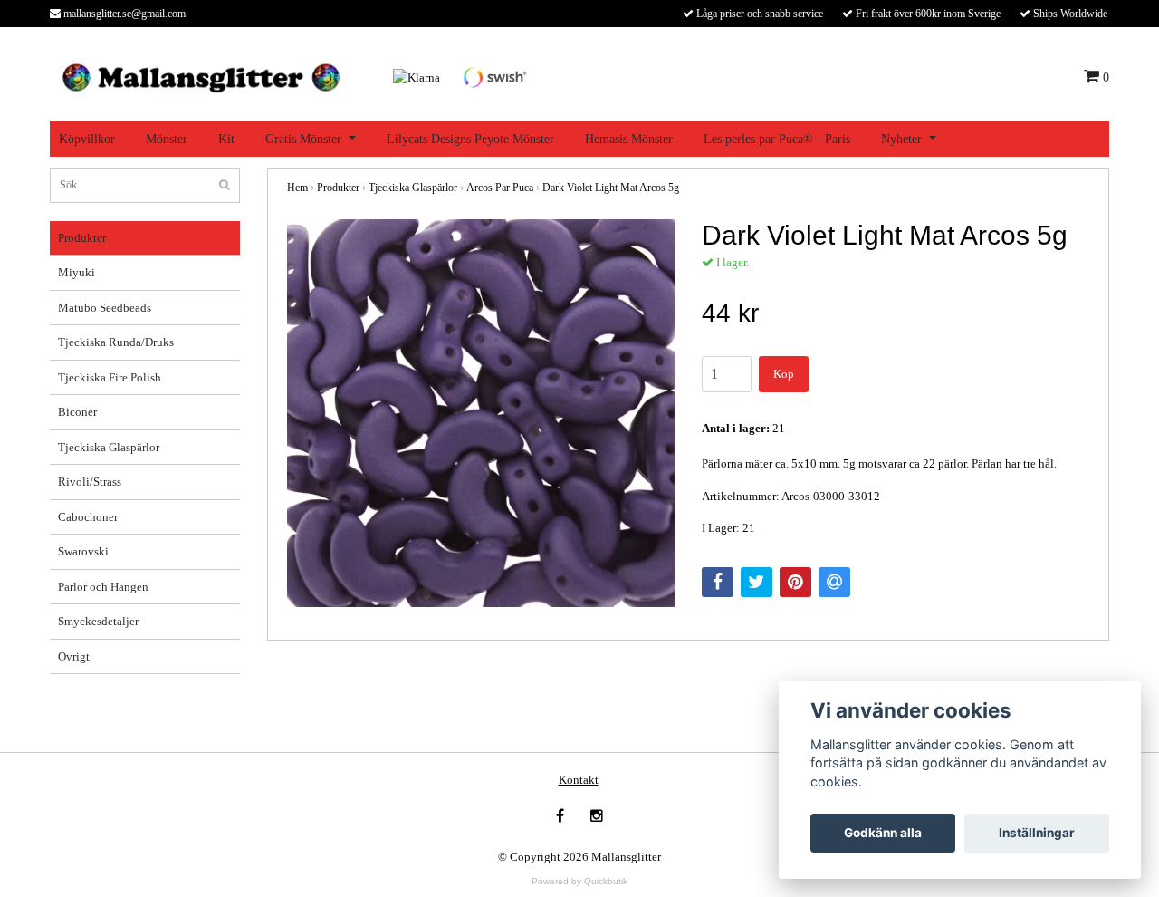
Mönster (166, 139)
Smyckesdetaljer (98, 621)
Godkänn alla (883, 832)
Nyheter (901, 139)
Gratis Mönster (303, 139)
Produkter (82, 238)
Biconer (77, 412)
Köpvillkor (87, 139)
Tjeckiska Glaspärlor (108, 447)
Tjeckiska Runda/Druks (116, 342)
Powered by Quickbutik (579, 881)
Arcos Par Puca (499, 187)
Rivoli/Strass (89, 481)
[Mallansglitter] (200, 75)
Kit (226, 139)
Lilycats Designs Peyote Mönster (470, 139)
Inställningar (1037, 832)
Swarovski (83, 551)
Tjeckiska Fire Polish (109, 377)
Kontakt (579, 779)
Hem (297, 187)
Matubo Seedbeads (104, 307)
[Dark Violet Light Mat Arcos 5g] (481, 413)
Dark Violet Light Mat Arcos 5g (610, 187)
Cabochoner (88, 517)
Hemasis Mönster (629, 139)
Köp (783, 374)
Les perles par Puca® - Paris (777, 139)
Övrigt (74, 656)
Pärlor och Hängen (103, 586)
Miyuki (76, 272)
